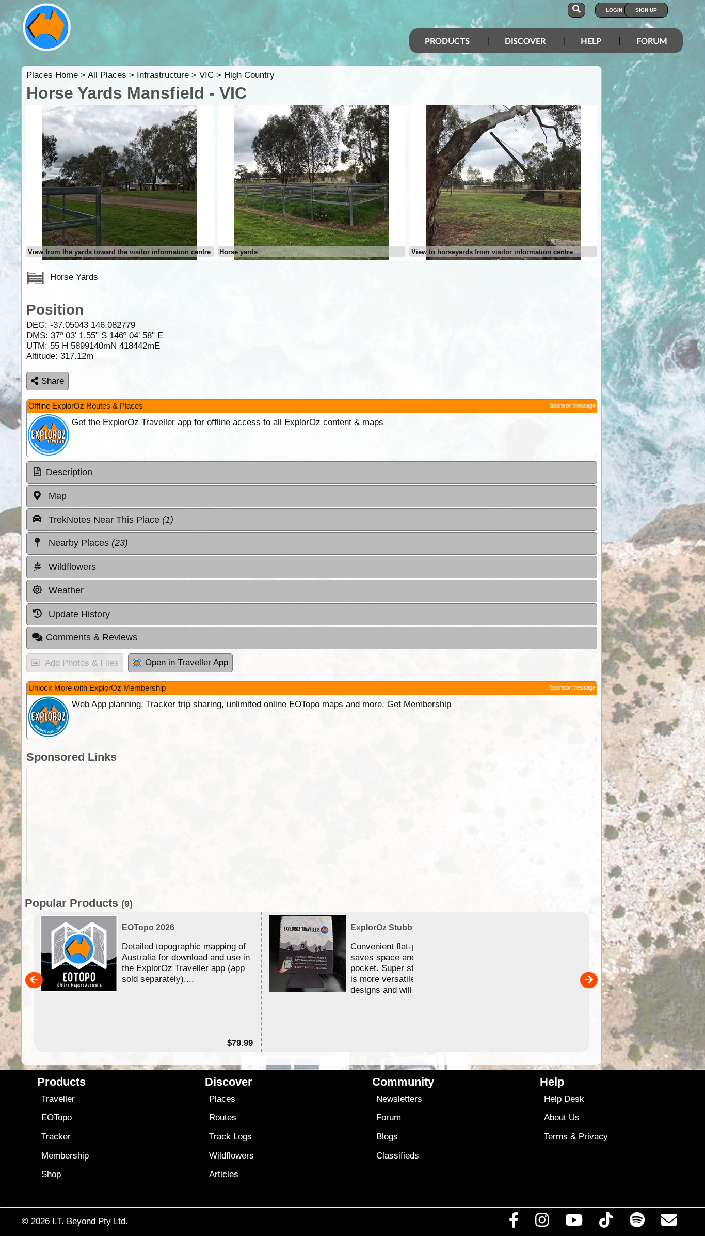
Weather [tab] (65, 590)
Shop (51, 1174)
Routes (222, 1117)
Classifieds (397, 1156)
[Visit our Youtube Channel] (574, 1222)
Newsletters (399, 1099)
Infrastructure (163, 75)
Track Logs (230, 1136)
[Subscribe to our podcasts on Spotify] (637, 1222)
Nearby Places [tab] (87, 543)
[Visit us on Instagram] (541, 1222)
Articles (223, 1174)
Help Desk (564, 1099)
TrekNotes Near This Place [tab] (109, 519)
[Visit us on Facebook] (513, 1222)
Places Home (52, 75)
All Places (107, 75)
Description (69, 472)
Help (591, 40)
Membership (65, 1156)
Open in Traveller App (186, 662)
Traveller (58, 1099)
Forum (651, 40)
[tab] (311, 472)
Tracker (56, 1136)
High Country (249, 75)
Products (447, 40)
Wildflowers (231, 1156)
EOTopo (56, 1117)
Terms (556, 1136)
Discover (525, 40)
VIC (206, 75)
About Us (562, 1117)
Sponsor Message (573, 405)
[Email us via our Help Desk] (668, 1222)
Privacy (593, 1136)
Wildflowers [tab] (71, 566)
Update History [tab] (78, 614)
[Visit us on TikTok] (606, 1222)
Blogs (387, 1136)
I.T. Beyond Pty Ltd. (90, 1221)
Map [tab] (56, 496)
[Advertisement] (312, 826)
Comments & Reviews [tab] (91, 637)
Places (222, 1099)
